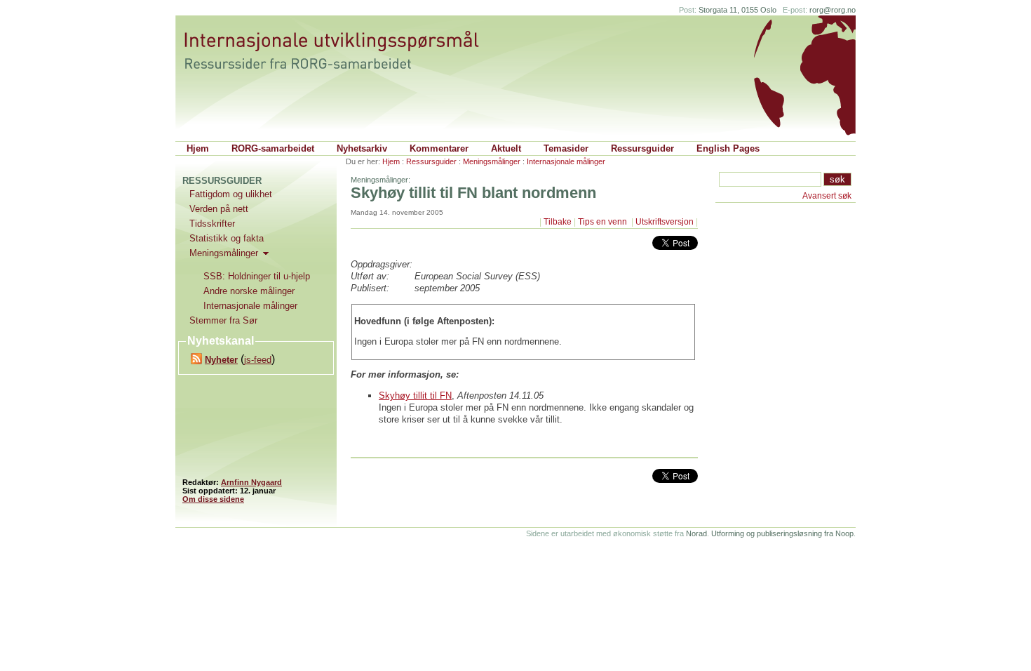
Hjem (198, 148)
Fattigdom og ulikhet (230, 194)
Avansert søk (826, 196)
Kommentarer (439, 148)
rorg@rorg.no (832, 10)
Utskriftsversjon (664, 222)
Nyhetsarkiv (362, 148)
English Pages (728, 148)
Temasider (566, 148)
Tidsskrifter (212, 223)
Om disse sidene (213, 499)
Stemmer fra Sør (223, 320)
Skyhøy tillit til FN (415, 395)
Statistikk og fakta (226, 238)
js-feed (257, 359)
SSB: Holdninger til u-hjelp (256, 276)
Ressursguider (642, 148)
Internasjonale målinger (566, 161)
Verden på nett (218, 209)
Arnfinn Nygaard (251, 482)
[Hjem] (345, 50)
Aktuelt (506, 148)
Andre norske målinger (249, 291)
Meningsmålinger (491, 161)
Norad (696, 533)
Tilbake (558, 222)
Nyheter (221, 359)
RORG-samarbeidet (272, 148)
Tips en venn (603, 222)
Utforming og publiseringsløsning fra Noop (782, 533)
